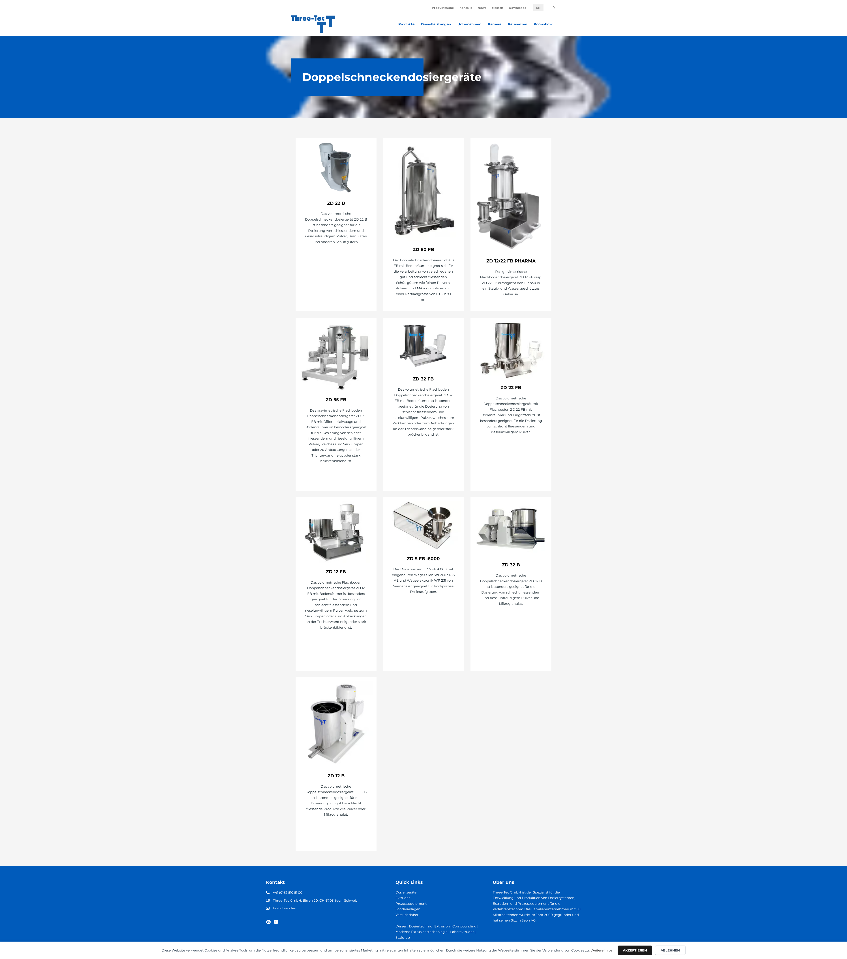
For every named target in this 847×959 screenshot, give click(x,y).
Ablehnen (670, 950)
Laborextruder (462, 932)
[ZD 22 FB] (511, 350)
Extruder (402, 898)
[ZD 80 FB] (423, 191)
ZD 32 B (511, 565)
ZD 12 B (336, 775)
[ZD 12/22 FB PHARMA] (511, 197)
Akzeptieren (635, 950)
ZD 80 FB (423, 249)
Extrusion (442, 926)
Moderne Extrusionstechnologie (421, 932)
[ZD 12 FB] (336, 532)
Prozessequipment (411, 903)
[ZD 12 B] (336, 724)
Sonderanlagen (407, 909)
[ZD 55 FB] (336, 356)
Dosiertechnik (420, 926)
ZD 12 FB (336, 571)
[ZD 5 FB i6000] (423, 525)
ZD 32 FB (423, 379)
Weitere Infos (601, 950)
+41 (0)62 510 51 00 (287, 892)
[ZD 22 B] (336, 168)
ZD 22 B (336, 203)
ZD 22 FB (510, 387)
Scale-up (402, 937)
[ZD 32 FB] (423, 345)
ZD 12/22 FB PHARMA (511, 261)
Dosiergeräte (405, 892)
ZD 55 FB (336, 399)
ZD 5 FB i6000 (423, 558)
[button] (554, 8)
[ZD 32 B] (511, 528)
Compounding (464, 926)
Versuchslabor (406, 915)
